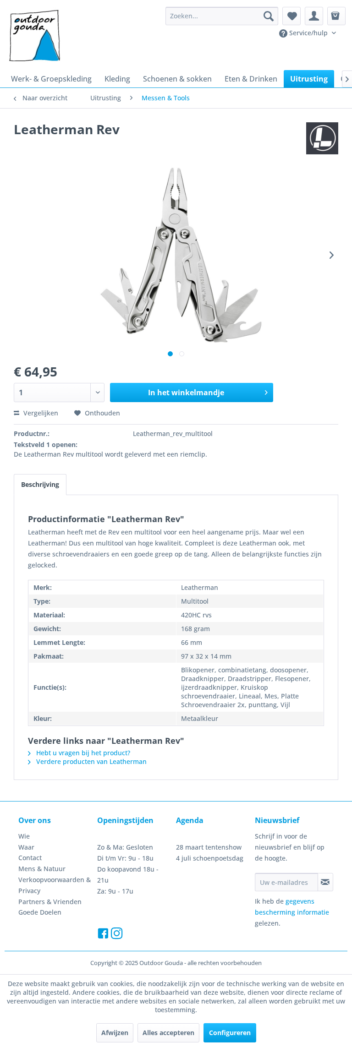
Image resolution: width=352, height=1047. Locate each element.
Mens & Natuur (42, 868)
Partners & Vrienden (50, 901)
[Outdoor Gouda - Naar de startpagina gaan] (34, 36)
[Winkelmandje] (336, 16)
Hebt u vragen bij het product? (82, 752)
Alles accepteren (168, 1032)
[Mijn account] (314, 16)
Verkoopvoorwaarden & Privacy (54, 885)
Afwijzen (114, 1032)
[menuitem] (221, 16)
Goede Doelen (39, 912)
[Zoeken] (268, 16)
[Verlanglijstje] (291, 16)
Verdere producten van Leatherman (90, 761)
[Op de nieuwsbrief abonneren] (325, 882)
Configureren (230, 1032)
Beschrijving (40, 484)
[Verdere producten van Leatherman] (322, 138)
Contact (30, 857)
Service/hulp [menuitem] (308, 32)
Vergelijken (40, 413)
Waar (26, 847)
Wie (24, 836)
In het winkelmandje (186, 392)
